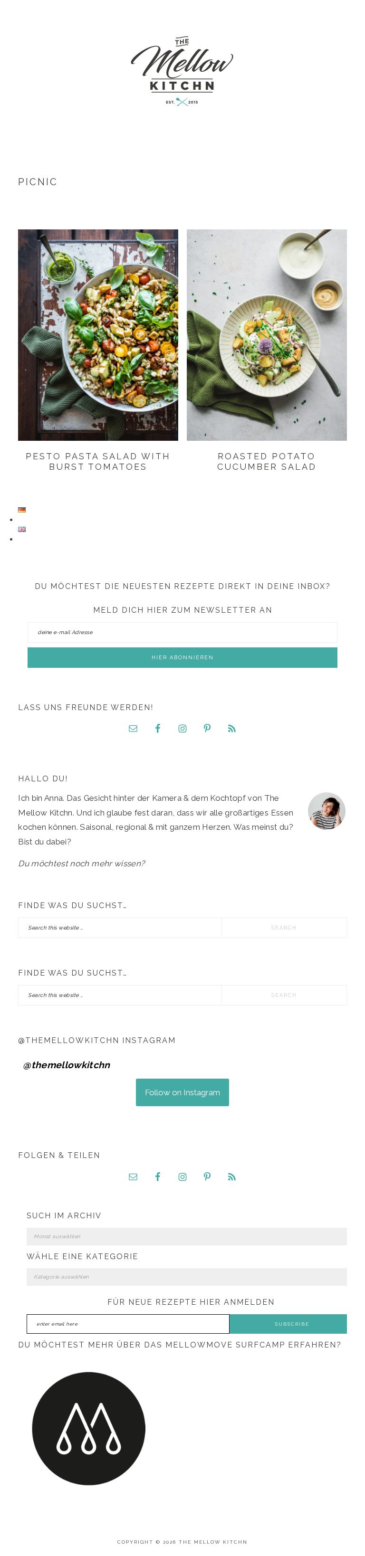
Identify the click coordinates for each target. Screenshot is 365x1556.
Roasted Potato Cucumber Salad (267, 461)
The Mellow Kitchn (182, 71)
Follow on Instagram (182, 1092)
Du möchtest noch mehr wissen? (81, 863)
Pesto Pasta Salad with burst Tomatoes (98, 461)
